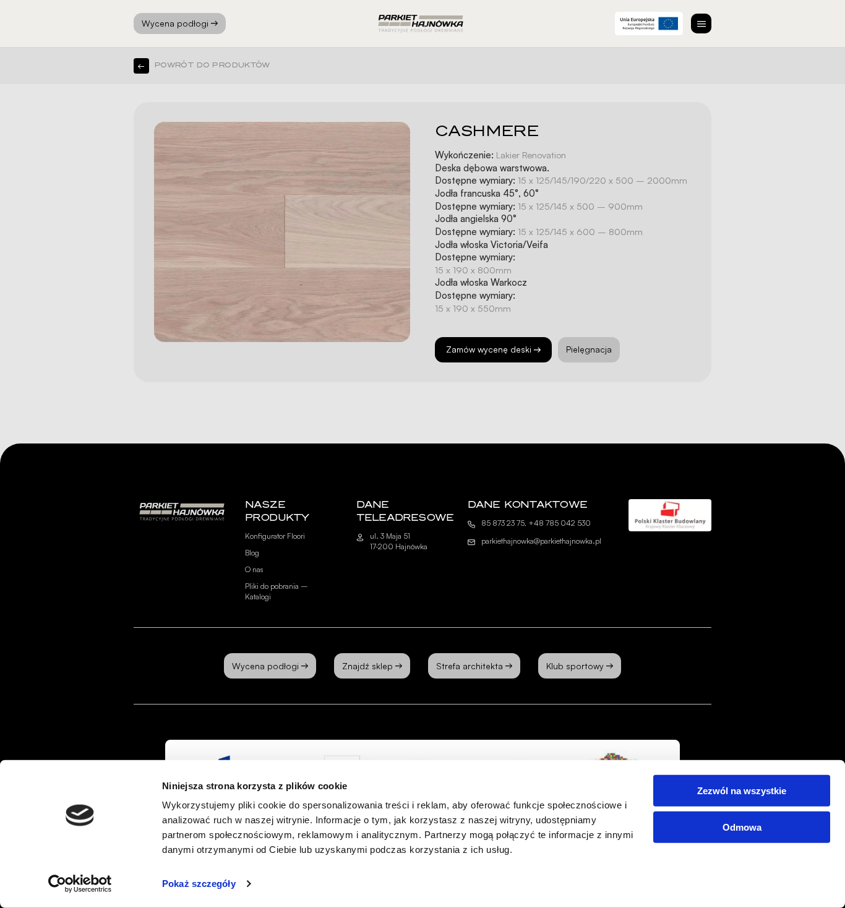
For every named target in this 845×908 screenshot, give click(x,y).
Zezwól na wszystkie (741, 791)
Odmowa (742, 826)
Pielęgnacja (589, 349)
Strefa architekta (469, 666)
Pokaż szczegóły (199, 883)
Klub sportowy (575, 666)
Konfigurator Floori (275, 536)
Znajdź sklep (367, 666)
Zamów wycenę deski (488, 349)
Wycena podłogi (175, 23)
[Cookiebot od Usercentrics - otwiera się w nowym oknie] (80, 884)
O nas (254, 569)
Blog (252, 552)
